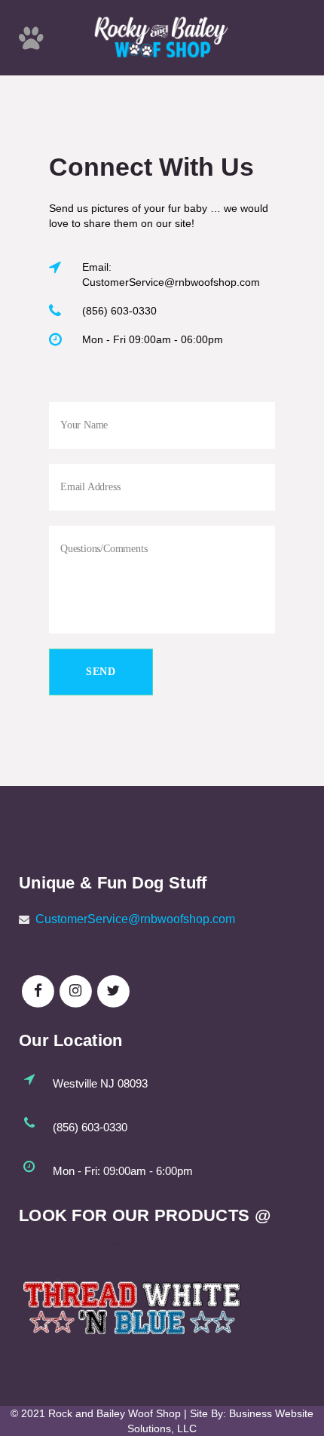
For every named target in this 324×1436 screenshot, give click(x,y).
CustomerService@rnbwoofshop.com (135, 919)
